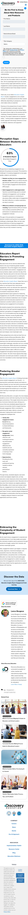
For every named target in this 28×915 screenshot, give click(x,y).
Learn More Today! (16, 684)
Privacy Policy (7, 911)
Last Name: (6, 26)
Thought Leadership (9, 692)
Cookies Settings (20, 870)
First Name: (6, 18)
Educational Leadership (7, 716)
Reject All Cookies (20, 880)
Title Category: (7, 41)
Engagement (10, 690)
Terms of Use (13, 50)
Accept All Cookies (20, 875)
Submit (6, 62)
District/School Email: (9, 33)
